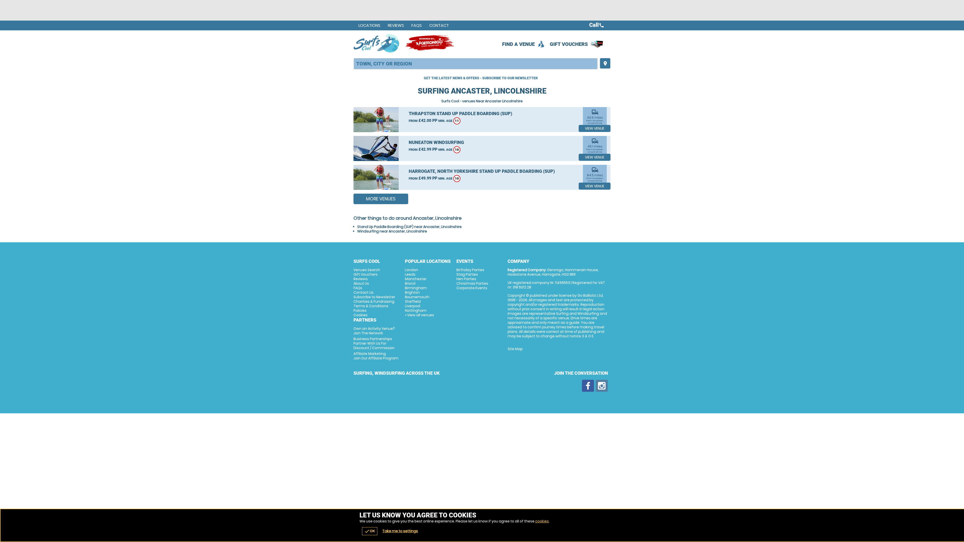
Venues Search (366, 269)
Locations (369, 25)
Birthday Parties (470, 269)
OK (369, 531)
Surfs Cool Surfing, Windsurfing (376, 42)
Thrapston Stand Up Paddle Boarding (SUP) (460, 113)
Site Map (515, 348)
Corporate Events (471, 287)
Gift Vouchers (569, 44)
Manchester (416, 278)
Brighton (412, 292)
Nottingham (416, 310)
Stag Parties (467, 274)
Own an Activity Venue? (374, 331)
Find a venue (518, 44)
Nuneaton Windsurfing (436, 142)
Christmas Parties (472, 283)
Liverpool (412, 305)
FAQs (416, 25)
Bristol (410, 283)
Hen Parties (466, 278)
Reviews (396, 25)
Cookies (360, 315)
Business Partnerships (374, 343)
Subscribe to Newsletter (374, 296)
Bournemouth (417, 296)
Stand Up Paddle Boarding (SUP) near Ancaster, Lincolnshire (409, 226)
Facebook (588, 385)
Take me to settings (400, 530)
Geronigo (430, 42)
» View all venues (419, 315)
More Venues (381, 199)
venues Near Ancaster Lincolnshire (492, 101)
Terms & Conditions (370, 305)
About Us (361, 283)
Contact (439, 25)
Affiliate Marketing (375, 356)
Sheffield (413, 301)
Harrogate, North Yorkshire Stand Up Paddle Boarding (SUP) (482, 171)
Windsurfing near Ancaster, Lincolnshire (392, 231)
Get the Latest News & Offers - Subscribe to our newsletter (481, 78)
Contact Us (363, 292)
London (411, 269)
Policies (360, 310)
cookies (542, 521)
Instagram (601, 385)
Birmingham (416, 287)
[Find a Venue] (475, 63)
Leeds (410, 274)
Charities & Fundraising (373, 301)
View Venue (594, 128)
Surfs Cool (450, 101)
